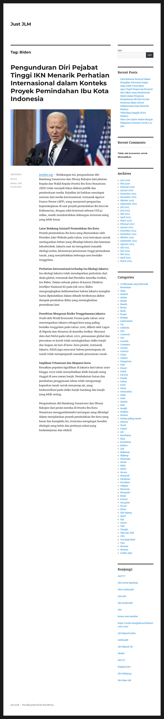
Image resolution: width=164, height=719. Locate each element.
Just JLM (21, 24)
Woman (124, 546)
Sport (123, 516)
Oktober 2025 (127, 200)
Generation (126, 391)
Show (123, 509)
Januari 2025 (126, 227)
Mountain (125, 459)
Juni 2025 (125, 210)
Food (122, 385)
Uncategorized (127, 539)
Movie (123, 462)
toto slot (122, 596)
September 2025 (128, 204)
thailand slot (124, 667)
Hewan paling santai (130, 418)
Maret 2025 (126, 220)
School (123, 499)
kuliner (124, 445)
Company (125, 344)
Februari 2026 (127, 187)
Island (123, 428)
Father (123, 381)
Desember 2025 (128, 193)
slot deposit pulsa (126, 633)
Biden (14, 183)
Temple (124, 529)
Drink (123, 371)
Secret (123, 506)
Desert (123, 368)
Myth (123, 465)
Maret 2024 (126, 261)
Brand (123, 314)
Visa (122, 543)
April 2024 (125, 257)
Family (123, 378)
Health (123, 408)
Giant (123, 395)
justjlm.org (46, 174)
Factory (124, 375)
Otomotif (124, 475)
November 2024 (128, 234)
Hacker (124, 401)
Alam (123, 290)
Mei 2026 (125, 183)
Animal (124, 294)
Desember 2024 (128, 230)
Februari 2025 (127, 224)
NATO (123, 469)
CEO (122, 331)
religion (124, 485)
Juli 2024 (124, 247)
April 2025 (125, 217)
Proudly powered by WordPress (38, 705)
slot (120, 609)
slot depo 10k (124, 680)
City (122, 338)
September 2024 (128, 241)
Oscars (123, 472)
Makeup (124, 455)
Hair (122, 405)
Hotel (123, 425)
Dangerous (125, 361)
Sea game (125, 502)
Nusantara (16, 186)
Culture (124, 358)
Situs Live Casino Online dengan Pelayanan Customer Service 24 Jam (136, 123)
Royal (123, 496)
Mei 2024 (125, 254)
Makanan (125, 452)
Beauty (123, 304)
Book (123, 311)
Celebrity (124, 327)
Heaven (124, 415)
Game (123, 388)
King (122, 438)
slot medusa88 (125, 603)
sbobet (121, 653)
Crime (123, 354)
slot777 (121, 576)
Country (124, 351)
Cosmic (124, 348)
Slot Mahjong (124, 673)
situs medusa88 (126, 589)
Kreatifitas (125, 442)
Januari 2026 (126, 190)
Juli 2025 (124, 207)
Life (122, 448)
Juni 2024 (125, 251)
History (124, 422)
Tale (122, 526)
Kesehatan (125, 435)
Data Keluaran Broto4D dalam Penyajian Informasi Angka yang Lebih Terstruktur (135, 82)
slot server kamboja (128, 582)
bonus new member (128, 616)
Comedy (124, 341)
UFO (122, 536)
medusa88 (123, 640)
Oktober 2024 (127, 237)
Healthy (124, 411)
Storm (123, 522)
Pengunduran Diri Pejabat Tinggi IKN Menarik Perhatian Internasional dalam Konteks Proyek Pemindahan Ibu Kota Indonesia (60, 83)
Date (122, 364)
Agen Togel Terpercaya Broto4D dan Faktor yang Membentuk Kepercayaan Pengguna (136, 92)
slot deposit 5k (125, 646)
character (125, 334)
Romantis (125, 492)
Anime (123, 297)
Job (122, 432)
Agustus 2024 (127, 244)
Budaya (124, 317)
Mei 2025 (125, 214)
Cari (120, 50)
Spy (122, 519)
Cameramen (126, 321)
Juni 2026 (125, 180)
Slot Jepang (126, 512)
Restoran (125, 489)
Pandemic (125, 479)
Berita (14, 179)
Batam (123, 301)
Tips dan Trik (127, 533)
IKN (20, 183)
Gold (122, 398)
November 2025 (128, 197)
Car (122, 324)
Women (124, 549)
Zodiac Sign (126, 553)
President (125, 482)
